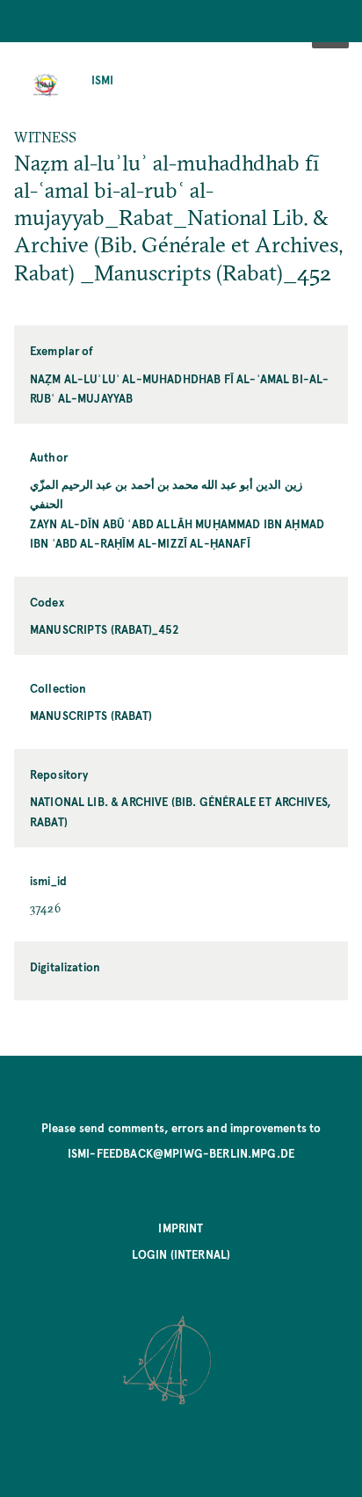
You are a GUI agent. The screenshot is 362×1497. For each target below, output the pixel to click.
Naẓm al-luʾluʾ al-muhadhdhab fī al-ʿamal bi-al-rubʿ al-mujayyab (179, 388)
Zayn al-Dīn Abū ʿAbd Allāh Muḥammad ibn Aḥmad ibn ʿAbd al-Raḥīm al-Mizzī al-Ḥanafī (177, 533)
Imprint (180, 1227)
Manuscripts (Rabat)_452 (105, 629)
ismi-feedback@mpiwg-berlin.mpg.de (181, 1153)
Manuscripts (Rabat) (91, 715)
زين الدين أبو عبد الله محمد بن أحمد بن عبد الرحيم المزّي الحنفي (166, 494)
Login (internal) (181, 1254)
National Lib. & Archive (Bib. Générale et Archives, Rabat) (180, 811)
